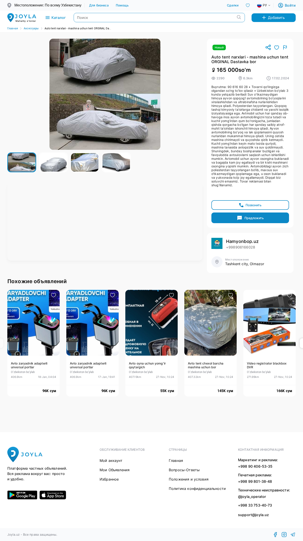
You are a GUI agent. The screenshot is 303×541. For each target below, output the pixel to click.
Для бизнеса (99, 5)
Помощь (122, 5)
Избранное (109, 479)
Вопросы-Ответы (184, 470)
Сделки (232, 5)
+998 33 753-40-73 (255, 505)
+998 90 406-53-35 (255, 466)
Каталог (58, 17)
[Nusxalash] (268, 47)
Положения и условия (189, 479)
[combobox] (267, 5)
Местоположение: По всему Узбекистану (47, 5)
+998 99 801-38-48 (255, 481)
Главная (12, 28)
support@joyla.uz (253, 515)
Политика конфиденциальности (197, 488)
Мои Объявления (115, 470)
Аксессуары (31, 28)
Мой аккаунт (111, 460)
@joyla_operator (252, 496)
